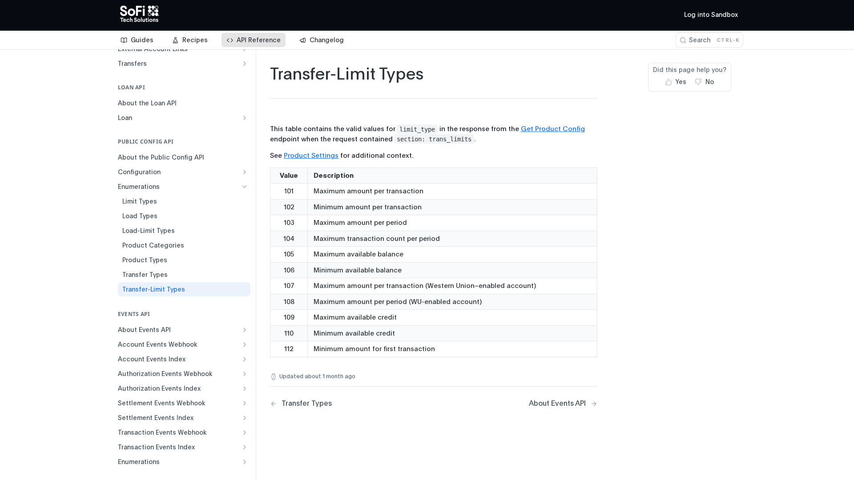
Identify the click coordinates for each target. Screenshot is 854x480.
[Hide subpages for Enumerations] (244, 186)
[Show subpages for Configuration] (244, 172)
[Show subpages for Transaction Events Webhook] (244, 432)
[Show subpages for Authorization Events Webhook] (244, 373)
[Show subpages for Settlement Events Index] (244, 417)
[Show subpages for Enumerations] (244, 461)
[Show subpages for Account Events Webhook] (244, 344)
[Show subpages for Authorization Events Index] (244, 388)
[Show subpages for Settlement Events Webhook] (244, 403)
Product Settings (311, 156)
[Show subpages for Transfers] (244, 63)
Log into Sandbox (711, 14)
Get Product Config (553, 129)
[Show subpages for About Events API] (244, 329)
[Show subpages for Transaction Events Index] (244, 447)
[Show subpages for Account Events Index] (244, 359)
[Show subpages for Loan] (244, 117)
